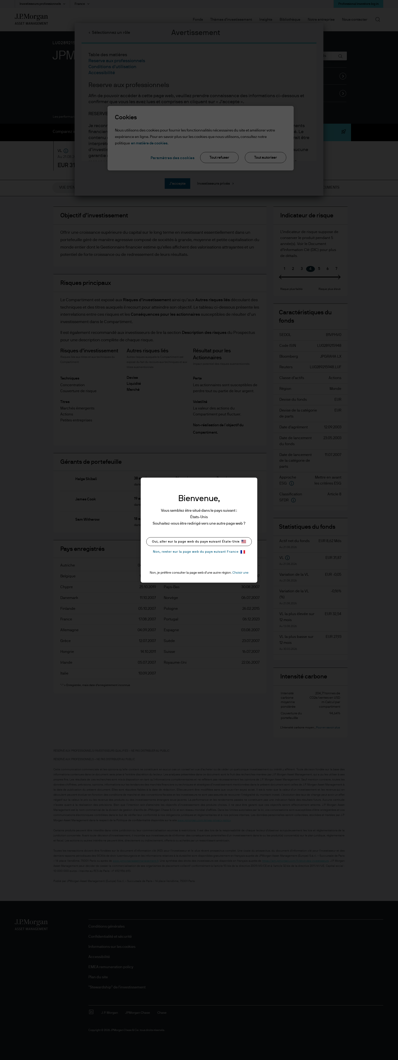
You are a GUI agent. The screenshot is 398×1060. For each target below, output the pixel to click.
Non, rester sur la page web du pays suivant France (196, 551)
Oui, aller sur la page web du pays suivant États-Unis (196, 541)
